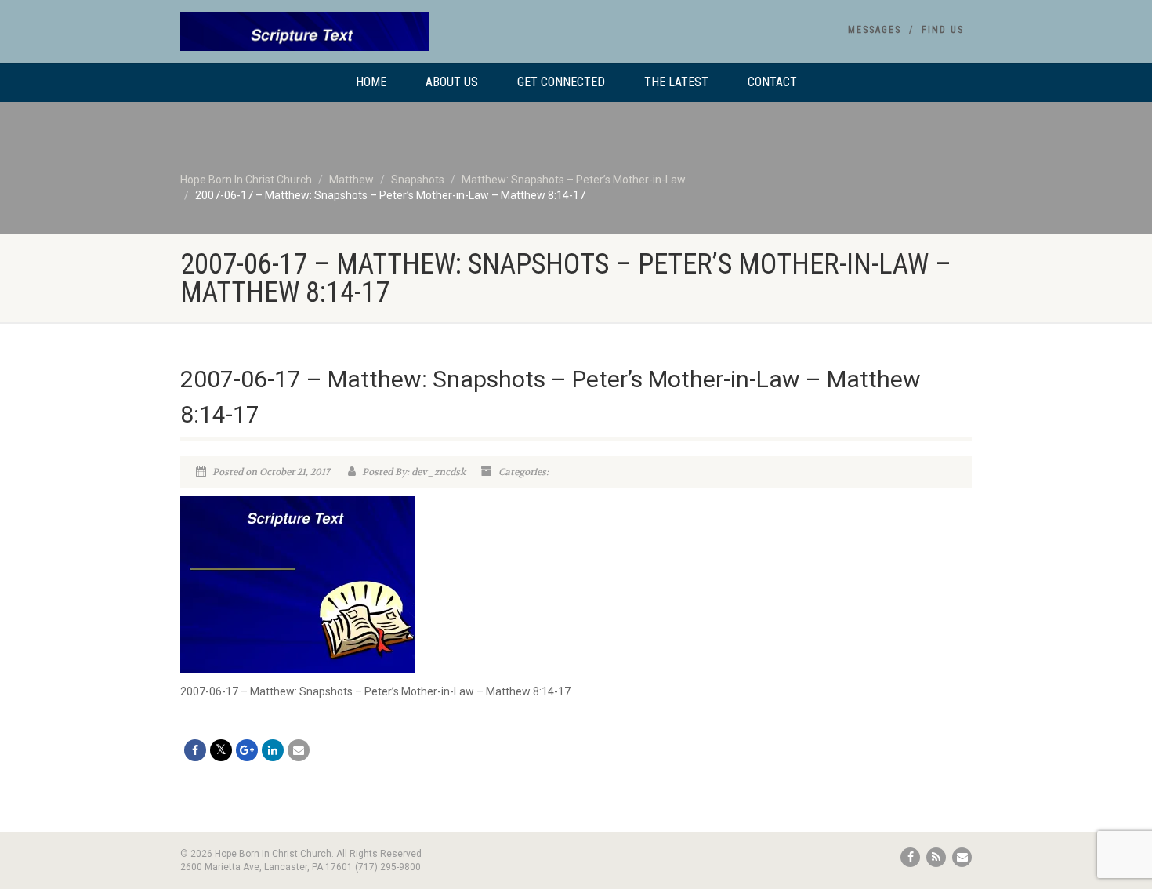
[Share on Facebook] (195, 750)
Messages (874, 29)
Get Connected (561, 81)
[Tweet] (221, 750)
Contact (772, 81)
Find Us (943, 29)
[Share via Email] (299, 750)
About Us (452, 81)
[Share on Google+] (247, 750)
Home (371, 81)
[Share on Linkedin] (273, 750)
